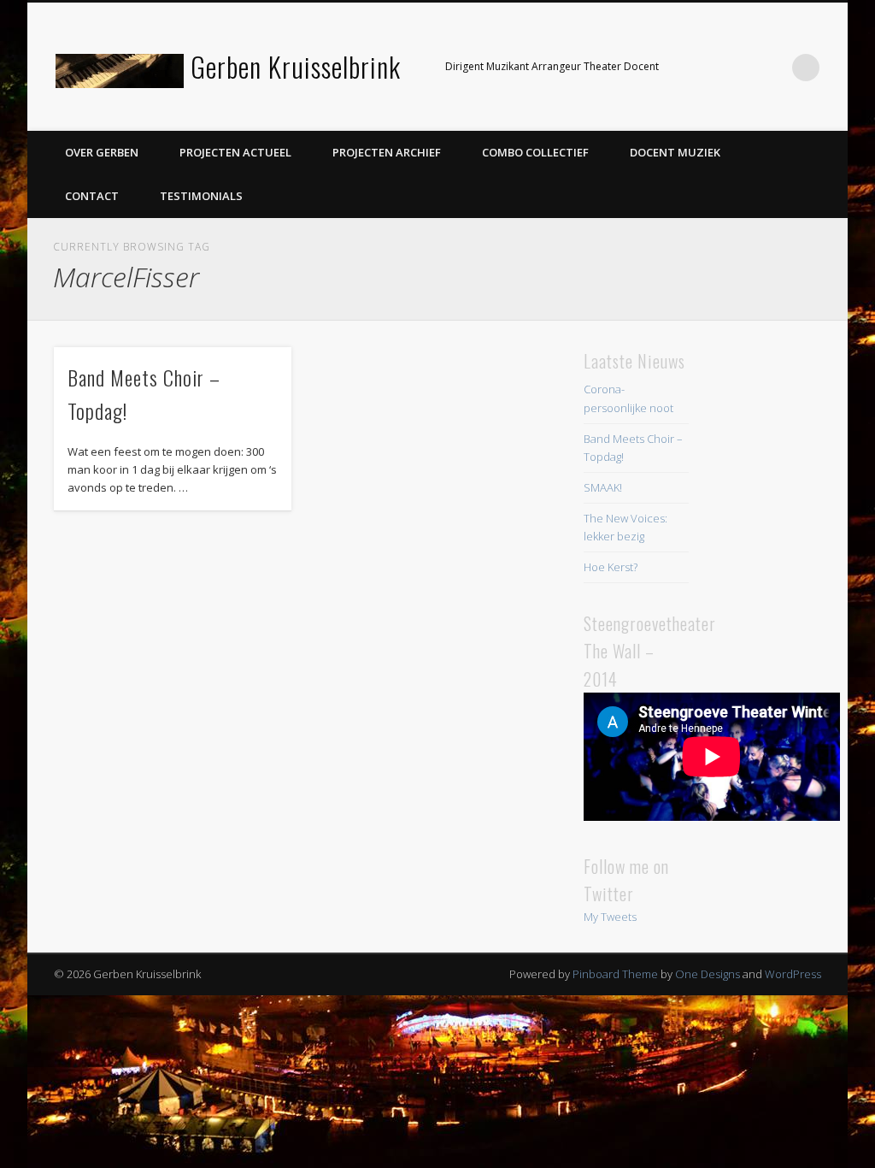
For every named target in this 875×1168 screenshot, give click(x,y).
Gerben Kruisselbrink (296, 66)
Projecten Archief (386, 152)
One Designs (707, 974)
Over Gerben (101, 152)
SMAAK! (603, 487)
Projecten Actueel (235, 152)
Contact (92, 196)
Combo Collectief (535, 152)
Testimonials (201, 196)
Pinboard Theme (615, 974)
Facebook (700, 67)
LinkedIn (770, 67)
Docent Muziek (675, 152)
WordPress (793, 974)
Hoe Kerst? (610, 567)
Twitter (735, 67)
